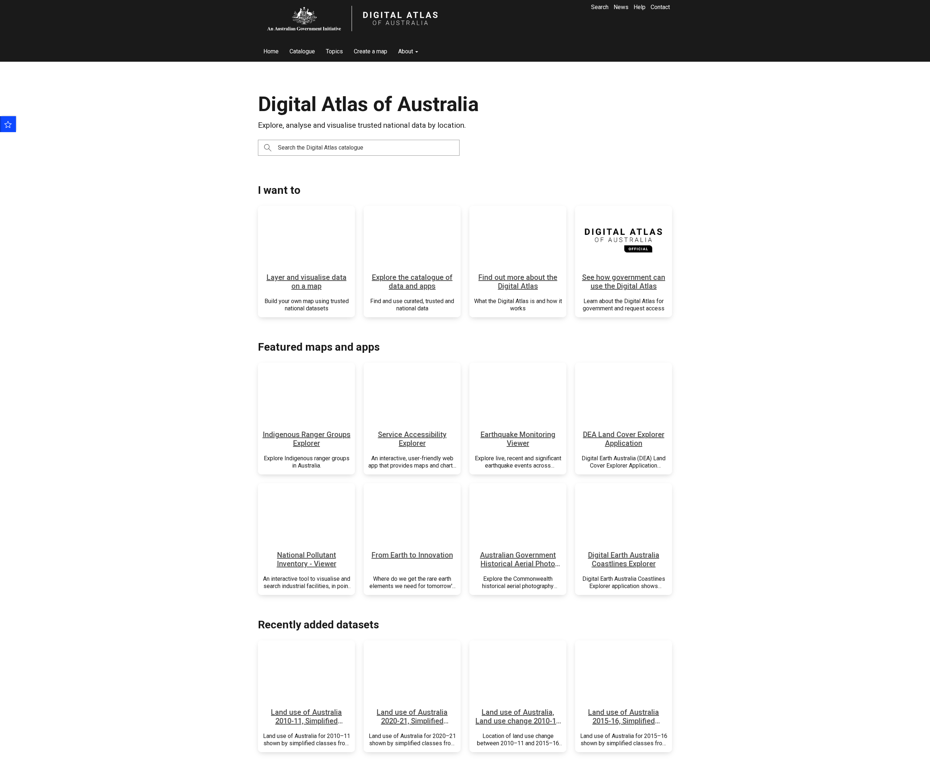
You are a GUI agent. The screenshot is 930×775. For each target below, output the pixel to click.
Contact (660, 7)
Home (271, 51)
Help (640, 7)
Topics (334, 51)
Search (599, 7)
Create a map (370, 51)
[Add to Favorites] (8, 124)
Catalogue (302, 51)
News (621, 7)
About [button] (406, 51)
